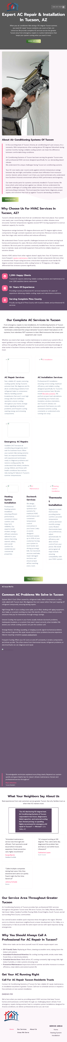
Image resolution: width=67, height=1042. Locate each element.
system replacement (29, 635)
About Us (33, 1029)
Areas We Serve (23, 1032)
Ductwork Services (32, 498)
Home (12, 1029)
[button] (18, 365)
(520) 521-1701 (33, 41)
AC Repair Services (14, 377)
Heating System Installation (10, 499)
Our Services (21, 1029)
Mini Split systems (48, 394)
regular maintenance (20, 258)
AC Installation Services (50, 377)
